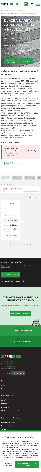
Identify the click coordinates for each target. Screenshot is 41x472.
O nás (3, 385)
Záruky (3, 429)
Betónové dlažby (16, 10)
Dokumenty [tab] (30, 178)
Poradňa (4, 400)
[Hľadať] (36, 190)
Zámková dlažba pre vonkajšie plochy (13, 13)
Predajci (3, 389)
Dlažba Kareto (31, 13)
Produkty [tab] (6, 178)
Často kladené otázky (20, 331)
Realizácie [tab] (17, 178)
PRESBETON (5, 10)
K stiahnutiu (5, 407)
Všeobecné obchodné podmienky (11, 411)
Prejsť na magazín (20, 341)
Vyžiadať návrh (9, 156)
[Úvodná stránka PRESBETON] (9, 4)
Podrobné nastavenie (8, 464)
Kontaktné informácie (8, 422)
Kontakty (4, 404)
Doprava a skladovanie (8, 426)
